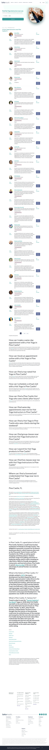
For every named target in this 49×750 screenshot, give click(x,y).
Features (17, 718)
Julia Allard (16, 160)
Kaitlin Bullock (17, 175)
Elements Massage (30, 517)
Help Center (23, 730)
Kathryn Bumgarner (18, 189)
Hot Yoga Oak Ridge (36, 695)
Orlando (34, 501)
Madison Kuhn (17, 224)
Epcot (39, 529)
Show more (18, 705)
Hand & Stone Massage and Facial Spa (15, 641)
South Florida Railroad (35, 502)
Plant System (22, 503)
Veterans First (8, 725)
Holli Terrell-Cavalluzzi (18, 117)
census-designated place (18, 492)
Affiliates (40, 721)
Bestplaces (11, 637)
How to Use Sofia (8, 718)
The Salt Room (22, 521)
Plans (29, 724)
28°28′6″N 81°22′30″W (21, 496)
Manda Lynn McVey (18, 241)
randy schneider (17, 305)
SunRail (30, 509)
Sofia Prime (16, 443)
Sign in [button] (44, 2)
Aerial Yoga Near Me (20, 694)
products (24, 453)
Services (12, 2)
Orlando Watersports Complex (32, 529)
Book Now (38, 43)
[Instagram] (40, 714)
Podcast (40, 725)
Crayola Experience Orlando (22, 529)
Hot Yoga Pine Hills (36, 702)
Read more (34, 748)
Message (37, 34)
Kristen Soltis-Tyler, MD (19, 207)
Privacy (23, 735)
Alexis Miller (16, 33)
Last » (28, 333)
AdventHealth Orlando (12, 639)
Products (16, 2)
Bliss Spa (26, 519)
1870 (23, 575)
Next (24, 333)
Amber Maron (17, 47)
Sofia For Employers (31, 718)
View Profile (10, 40)
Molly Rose (16, 274)
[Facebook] (42, 714)
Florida (37, 492)
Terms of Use (24, 734)
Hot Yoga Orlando (36, 698)
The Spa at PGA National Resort (16, 524)
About (40, 718)
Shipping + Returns (24, 731)
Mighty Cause (11, 635)
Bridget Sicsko (17, 77)
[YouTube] (44, 714)
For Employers (25, 2)
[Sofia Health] (5, 2)
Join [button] (46, 2)
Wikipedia (10, 633)
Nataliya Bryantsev (18, 291)
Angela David (17, 61)
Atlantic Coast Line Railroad (34, 503)
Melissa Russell (17, 258)
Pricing (17, 721)
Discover (20, 2)
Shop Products (8, 721)
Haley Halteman (17, 87)
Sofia (12, 348)
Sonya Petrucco (17, 317)
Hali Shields (16, 101)
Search (13, 19)
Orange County (33, 492)
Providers (30, 2)
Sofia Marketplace (18, 454)
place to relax (19, 565)
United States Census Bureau (19, 498)
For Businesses (30, 721)
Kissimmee (10, 509)
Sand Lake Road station (36, 509)
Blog (39, 724)
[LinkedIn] (46, 714)
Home (3, 27)
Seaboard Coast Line (34, 507)
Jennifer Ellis (16, 146)
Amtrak (15, 508)
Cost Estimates (8, 727)
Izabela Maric (17, 131)
